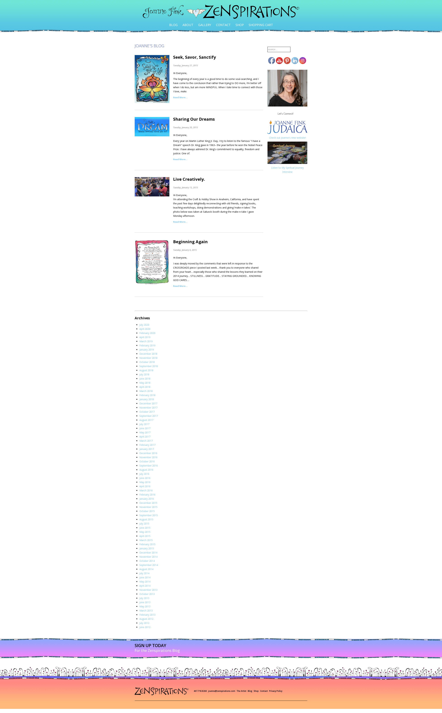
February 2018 (147, 389)
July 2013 (144, 592)
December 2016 (148, 447)
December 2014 (148, 546)
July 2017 (144, 418)
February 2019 (147, 339)
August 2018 (146, 364)
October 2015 (147, 505)
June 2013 (144, 596)
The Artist (241, 684)
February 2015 (147, 538)
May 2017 (144, 426)
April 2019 (144, 331)
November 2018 (148, 351)
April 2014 (144, 579)
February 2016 (147, 488)
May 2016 (144, 476)
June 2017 (144, 422)
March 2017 (146, 434)
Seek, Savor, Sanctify (194, 51)
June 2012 (144, 621)
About (196, 22)
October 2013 (147, 587)
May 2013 (144, 600)
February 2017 (147, 438)
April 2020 (144, 322)
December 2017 (148, 397)
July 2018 (144, 368)
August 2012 (146, 612)
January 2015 (146, 542)
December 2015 (148, 496)
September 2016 (148, 459)
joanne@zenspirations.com (221, 684)
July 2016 (144, 467)
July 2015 (144, 517)
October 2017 (147, 405)
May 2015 (144, 525)
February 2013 (147, 608)
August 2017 (146, 413)
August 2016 (146, 463)
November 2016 (148, 451)
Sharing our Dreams (194, 113)
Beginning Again (190, 235)
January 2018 (146, 393)
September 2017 (148, 409)
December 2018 (148, 347)
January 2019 (146, 343)
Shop (234, 22)
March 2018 (146, 384)
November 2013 (148, 583)
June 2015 (144, 521)
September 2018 (148, 360)
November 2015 (148, 500)
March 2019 (146, 335)
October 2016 (147, 455)
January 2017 (146, 442)
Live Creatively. (189, 173)
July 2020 (144, 318)
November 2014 (148, 550)
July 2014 (144, 567)
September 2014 (148, 558)
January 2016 (146, 492)
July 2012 (144, 616)
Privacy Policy (275, 684)
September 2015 (148, 509)
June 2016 (144, 471)
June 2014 (144, 571)
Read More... (180, 91)
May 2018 (144, 376)
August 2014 (146, 563)
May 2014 (144, 575)
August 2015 (146, 513)
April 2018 (144, 380)
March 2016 (146, 484)
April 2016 (144, 480)
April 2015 (144, 529)
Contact (222, 22)
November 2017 (148, 401)
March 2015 (146, 534)
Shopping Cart (250, 22)
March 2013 (146, 604)
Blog (185, 22)
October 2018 (147, 355)
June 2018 (144, 372)
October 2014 (147, 554)
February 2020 (147, 326)
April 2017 (144, 430)
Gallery (208, 22)
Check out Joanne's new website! (287, 131)
